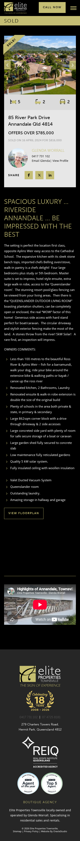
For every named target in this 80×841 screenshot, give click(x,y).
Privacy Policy (31, 831)
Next (72, 65)
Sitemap (17, 831)
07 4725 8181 (51, 717)
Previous (7, 65)
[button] (29, 175)
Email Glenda (41, 161)
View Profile (60, 161)
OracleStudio (60, 831)
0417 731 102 (41, 156)
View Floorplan (23, 513)
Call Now (52, 7)
